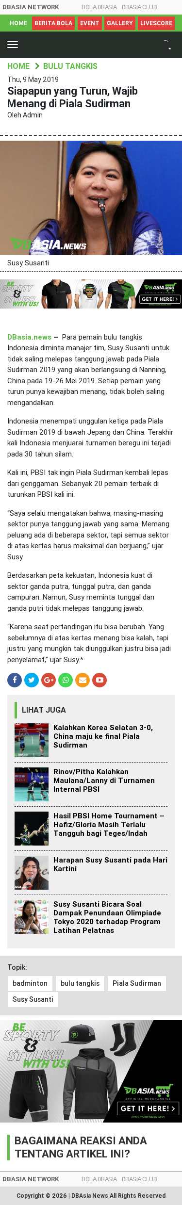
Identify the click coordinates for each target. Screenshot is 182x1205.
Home (18, 23)
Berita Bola (53, 23)
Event (89, 23)
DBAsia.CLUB (139, 7)
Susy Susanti (33, 999)
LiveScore (156, 23)
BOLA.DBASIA (99, 7)
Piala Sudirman (137, 983)
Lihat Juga (44, 710)
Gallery (120, 23)
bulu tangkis (80, 983)
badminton (30, 983)
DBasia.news (29, 337)
